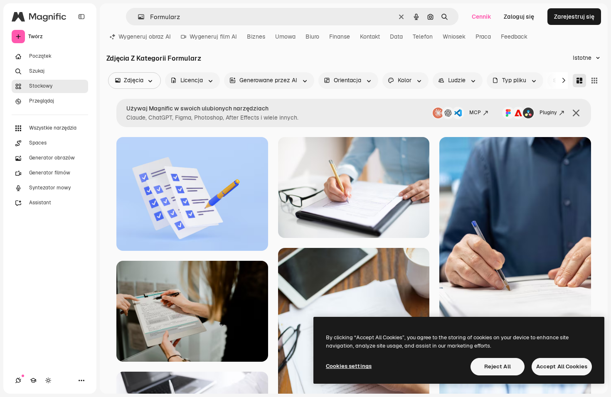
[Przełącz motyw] (48, 380)
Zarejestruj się (574, 16)
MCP (475, 112)
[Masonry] (579, 80)
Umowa (285, 36)
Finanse (339, 36)
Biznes (256, 36)
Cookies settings (349, 366)
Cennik (481, 16)
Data (396, 36)
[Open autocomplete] (137, 17)
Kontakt (370, 36)
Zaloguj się (519, 16)
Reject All (497, 366)
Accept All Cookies (561, 366)
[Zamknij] (576, 113)
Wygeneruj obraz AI (144, 36)
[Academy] (33, 380)
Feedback (514, 36)
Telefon (423, 36)
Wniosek (454, 36)
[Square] (594, 80)
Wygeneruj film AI (213, 36)
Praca (483, 36)
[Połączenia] (18, 380)
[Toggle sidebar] (81, 16)
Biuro (312, 36)
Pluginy (548, 112)
